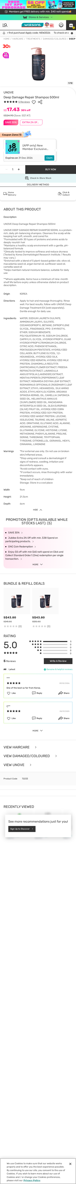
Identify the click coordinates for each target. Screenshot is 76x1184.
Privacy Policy (32, 1180)
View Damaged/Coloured (27, 756)
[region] (38, 1171)
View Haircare (17, 747)
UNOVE (9, 92)
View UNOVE (14, 765)
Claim (49, 157)
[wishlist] (33, 102)
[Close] (70, 1164)
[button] (71, 25)
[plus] (18, 169)
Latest (12, 669)
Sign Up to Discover (20, 829)
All (5, 669)
